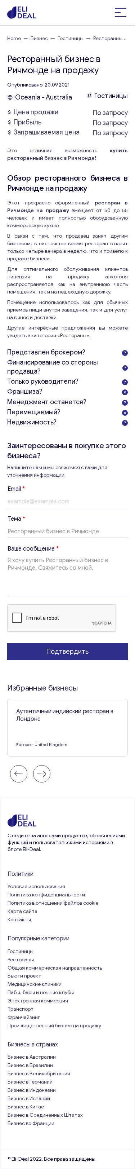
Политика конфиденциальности (46, 895)
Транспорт (20, 1009)
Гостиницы (71, 38)
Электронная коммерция (38, 1001)
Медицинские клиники (35, 984)
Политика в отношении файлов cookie (53, 903)
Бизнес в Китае (26, 1107)
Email (16, 489)
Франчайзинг (24, 1017)
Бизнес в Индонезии (32, 1090)
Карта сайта (22, 911)
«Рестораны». (73, 335)
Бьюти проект (24, 976)
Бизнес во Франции (31, 1123)
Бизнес (39, 38)
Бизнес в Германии (30, 1082)
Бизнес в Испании (29, 1098)
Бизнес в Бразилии (30, 1065)
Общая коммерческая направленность (55, 968)
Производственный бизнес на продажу (54, 1026)
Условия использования (36, 886)
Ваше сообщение (33, 548)
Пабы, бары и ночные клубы (41, 992)
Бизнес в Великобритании (39, 1074)
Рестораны (21, 960)
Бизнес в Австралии (32, 1057)
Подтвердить (67, 652)
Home (14, 38)
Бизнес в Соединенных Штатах (45, 1115)
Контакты (19, 920)
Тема (16, 518)
